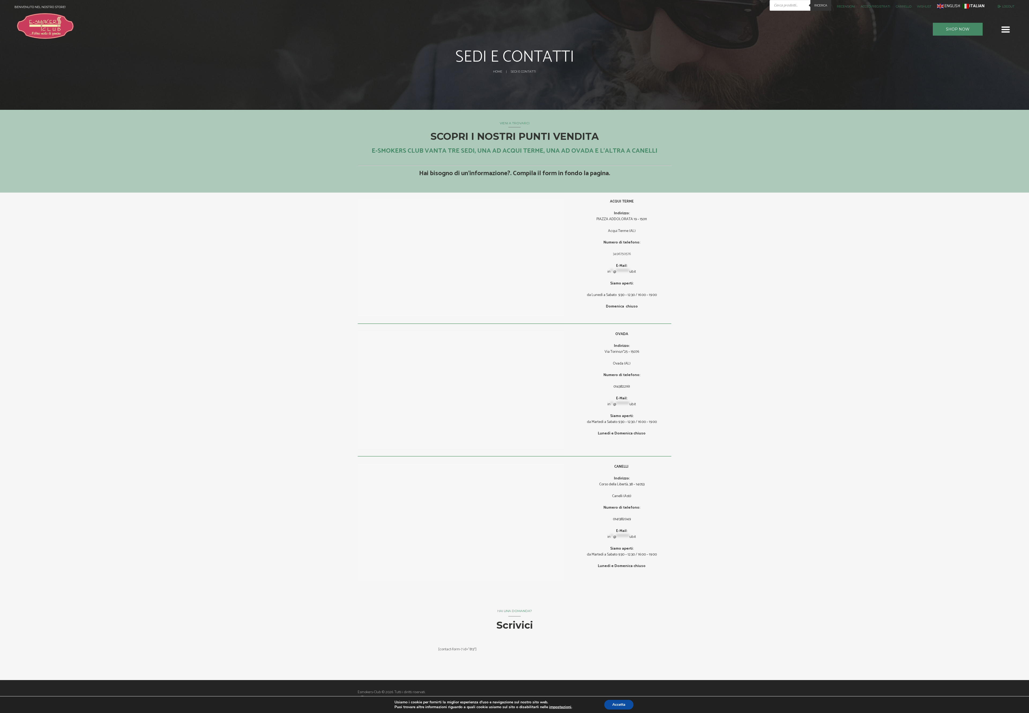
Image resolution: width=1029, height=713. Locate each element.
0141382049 (622, 519)
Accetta (618, 704)
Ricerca (820, 5)
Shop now (958, 29)
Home (497, 71)
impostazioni (560, 707)
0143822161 (621, 387)
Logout (1008, 6)
